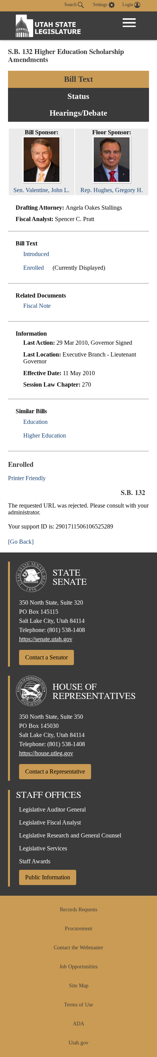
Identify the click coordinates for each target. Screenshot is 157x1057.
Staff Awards (34, 861)
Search (71, 4)
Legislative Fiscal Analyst (50, 822)
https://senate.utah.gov (45, 639)
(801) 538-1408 (66, 630)
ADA (78, 1024)
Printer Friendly (27, 478)
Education (35, 422)
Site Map (78, 986)
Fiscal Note (37, 305)
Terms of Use (78, 1005)
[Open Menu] (129, 22)
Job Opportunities (78, 966)
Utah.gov (78, 1043)
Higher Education (44, 435)
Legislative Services (43, 848)
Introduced (36, 254)
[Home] (48, 25)
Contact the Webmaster (78, 947)
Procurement (78, 928)
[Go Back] (21, 541)
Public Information (47, 877)
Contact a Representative (55, 771)
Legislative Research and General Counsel (70, 835)
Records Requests (78, 909)
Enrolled (33, 267)
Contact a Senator (46, 657)
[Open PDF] (53, 254)
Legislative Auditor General (52, 809)
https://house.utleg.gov (46, 753)
